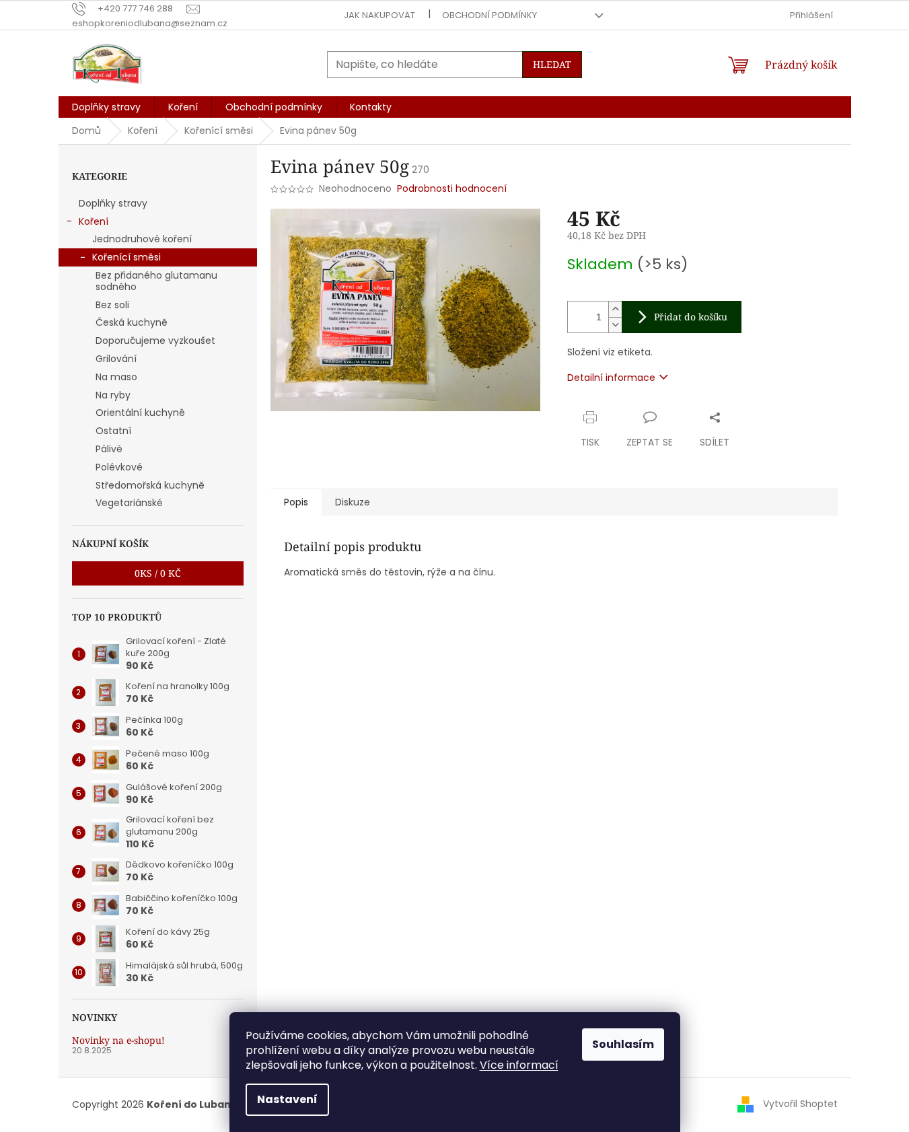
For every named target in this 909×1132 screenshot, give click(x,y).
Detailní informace (611, 377)
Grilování (116, 358)
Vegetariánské (129, 502)
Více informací (519, 1065)
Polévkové (119, 467)
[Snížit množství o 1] (615, 324)
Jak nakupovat (379, 15)
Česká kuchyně (132, 322)
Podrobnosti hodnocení (452, 188)
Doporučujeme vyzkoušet (155, 340)
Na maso (116, 377)
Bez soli (112, 305)
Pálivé (109, 449)
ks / (158, 573)
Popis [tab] (296, 502)
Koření (93, 221)
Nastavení (287, 1099)
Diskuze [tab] (352, 502)
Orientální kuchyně (140, 412)
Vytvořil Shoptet (800, 1103)
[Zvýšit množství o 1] (615, 309)
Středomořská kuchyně (150, 485)
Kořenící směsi (126, 257)
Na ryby (113, 395)
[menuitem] (106, 107)
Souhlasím (623, 1044)
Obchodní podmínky (489, 15)
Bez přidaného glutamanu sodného (156, 281)
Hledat (552, 64)
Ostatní (113, 430)
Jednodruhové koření (142, 239)
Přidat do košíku (690, 316)
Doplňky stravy (113, 203)
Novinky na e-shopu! (118, 1040)
